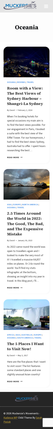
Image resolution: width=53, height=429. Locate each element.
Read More (14, 157)
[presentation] (26, 62)
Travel (30, 82)
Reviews (21, 82)
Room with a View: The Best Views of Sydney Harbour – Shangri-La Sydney (25, 96)
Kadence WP (10, 418)
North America (30, 204)
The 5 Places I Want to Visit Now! (25, 346)
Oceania (11, 82)
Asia (9, 204)
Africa (10, 335)
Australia (26, 335)
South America (25, 338)
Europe (17, 204)
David (12, 110)
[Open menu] (46, 6)
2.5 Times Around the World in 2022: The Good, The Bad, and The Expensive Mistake (25, 224)
